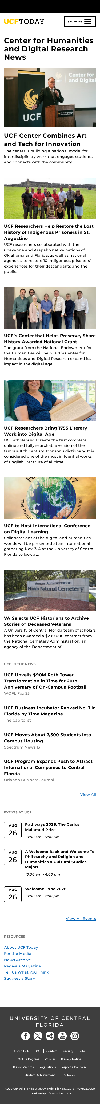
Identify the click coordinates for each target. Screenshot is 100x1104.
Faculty (68, 1051)
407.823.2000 (86, 1088)
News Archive (17, 960)
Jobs (82, 1051)
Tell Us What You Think (26, 972)
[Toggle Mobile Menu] (95, 6)
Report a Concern (74, 1067)
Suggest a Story (19, 978)
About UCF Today (21, 947)
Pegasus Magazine (22, 966)
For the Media (17, 953)
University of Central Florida (50, 1021)
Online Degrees (28, 1059)
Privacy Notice (71, 1059)
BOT (38, 1051)
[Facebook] (25, 1036)
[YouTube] (62, 1036)
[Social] (50, 1036)
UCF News (68, 1075)
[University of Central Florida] (40, 6)
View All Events (81, 918)
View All (88, 794)
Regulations (47, 1067)
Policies (50, 1059)
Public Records (23, 1067)
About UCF (21, 1051)
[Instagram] (74, 1036)
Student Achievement (40, 1075)
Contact (51, 1051)
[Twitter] (37, 1036)
